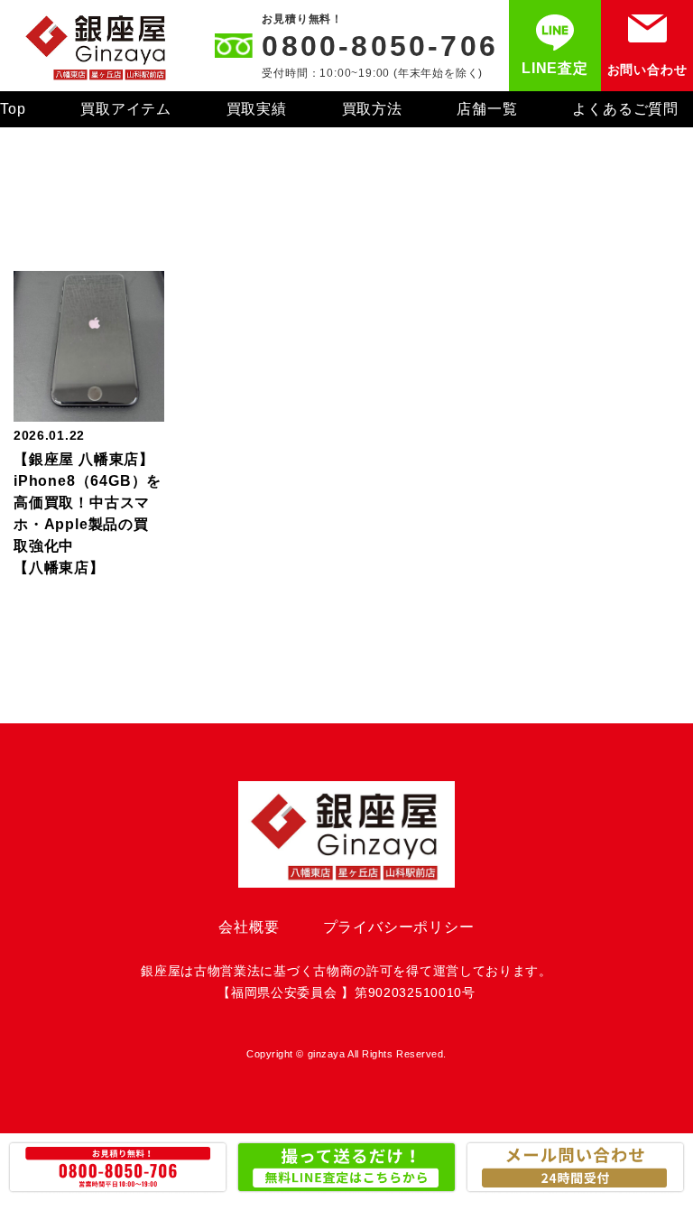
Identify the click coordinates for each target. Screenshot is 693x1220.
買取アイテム (125, 108)
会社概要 (248, 927)
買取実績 (256, 108)
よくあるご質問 (625, 108)
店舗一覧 (487, 108)
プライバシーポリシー (399, 927)
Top (12, 108)
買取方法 (372, 108)
